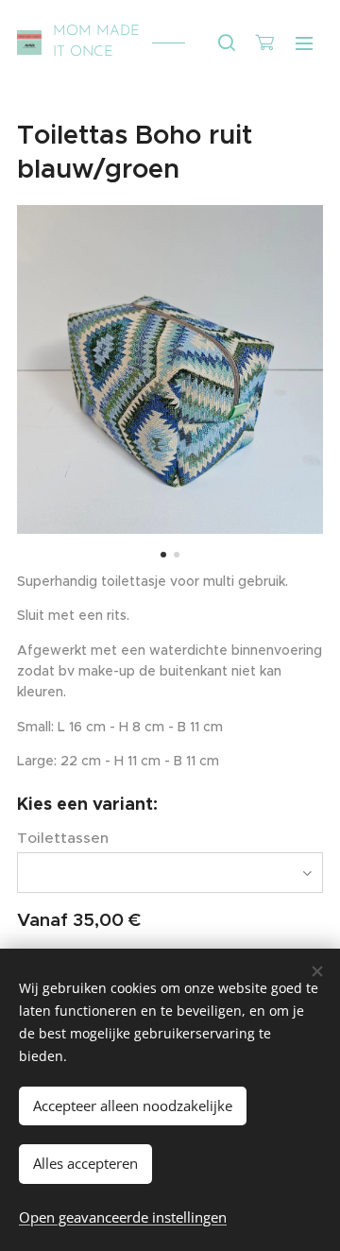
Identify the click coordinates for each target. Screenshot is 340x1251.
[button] (227, 42)
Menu (304, 42)
